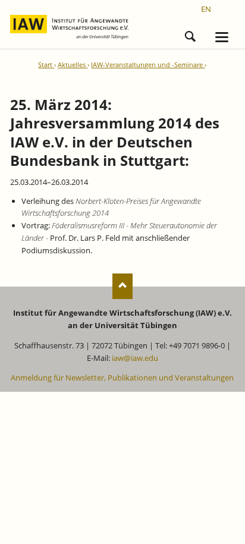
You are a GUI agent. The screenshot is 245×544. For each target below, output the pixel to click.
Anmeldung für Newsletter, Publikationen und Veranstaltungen (122, 377)
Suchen (190, 34)
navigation (222, 37)
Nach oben (122, 286)
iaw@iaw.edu (135, 358)
